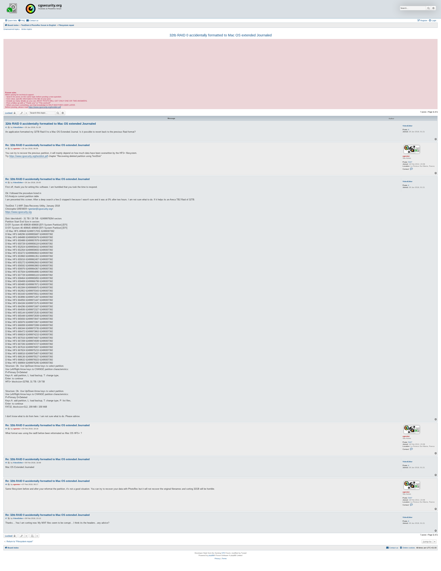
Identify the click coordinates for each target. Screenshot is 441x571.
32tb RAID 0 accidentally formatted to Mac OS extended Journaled (221, 35)
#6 (6, 484)
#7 (6, 518)
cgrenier (406, 156)
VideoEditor (407, 126)
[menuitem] (21, 20)
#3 (6, 182)
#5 (6, 463)
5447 (410, 162)
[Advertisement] (220, 66)
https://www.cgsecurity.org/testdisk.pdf (45, 107)
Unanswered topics (11, 29)
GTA (223, 553)
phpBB (211, 555)
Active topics (26, 29)
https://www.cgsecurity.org (18, 212)
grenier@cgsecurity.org (40, 209)
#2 (6, 148)
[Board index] (21, 9)
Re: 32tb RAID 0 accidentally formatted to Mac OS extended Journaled (47, 145)
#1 (6, 127)
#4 (6, 429)
